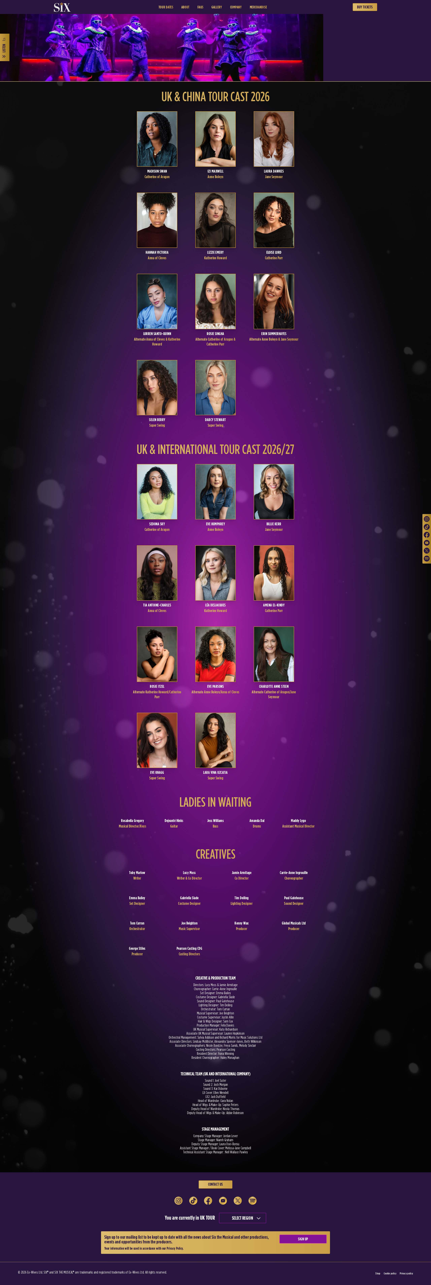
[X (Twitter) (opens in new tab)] (427, 551)
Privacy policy (406, 1273)
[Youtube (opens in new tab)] (427, 543)
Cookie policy (390, 1273)
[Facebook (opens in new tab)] (427, 535)
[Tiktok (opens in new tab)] (427, 527)
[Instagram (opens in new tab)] (427, 519)
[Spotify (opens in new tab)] (427, 559)
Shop (377, 1273)
